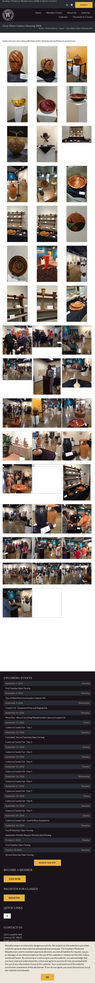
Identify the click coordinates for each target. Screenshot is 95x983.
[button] (67, 5)
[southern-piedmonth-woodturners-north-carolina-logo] (8, 10)
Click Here (14, 940)
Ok (47, 977)
